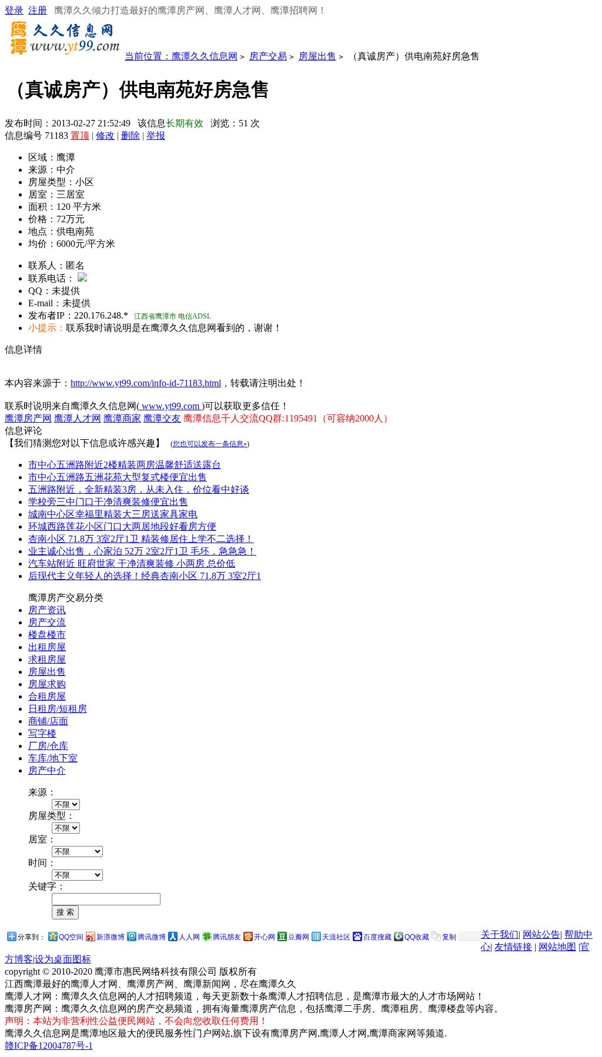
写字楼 (42, 733)
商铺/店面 (48, 721)
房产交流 (47, 622)
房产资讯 (47, 610)
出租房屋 (47, 647)
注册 (37, 10)
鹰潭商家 (122, 418)
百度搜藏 (377, 937)
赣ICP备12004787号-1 (49, 1046)
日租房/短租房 (57, 709)
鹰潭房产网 (28, 418)
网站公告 (541, 934)
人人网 (189, 937)
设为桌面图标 (63, 959)
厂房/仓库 (48, 746)
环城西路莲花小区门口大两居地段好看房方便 (122, 526)
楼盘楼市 (47, 635)
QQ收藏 (416, 937)
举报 (155, 136)
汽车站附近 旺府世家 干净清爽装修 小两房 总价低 (131, 563)
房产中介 (47, 770)
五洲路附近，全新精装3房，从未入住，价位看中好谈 (138, 489)
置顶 (80, 136)
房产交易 (268, 56)
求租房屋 (47, 659)
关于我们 (500, 934)
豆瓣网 (298, 937)
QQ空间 (71, 937)
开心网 (264, 937)
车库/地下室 (53, 758)
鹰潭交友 (162, 418)
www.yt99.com (170, 406)
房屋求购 (47, 684)
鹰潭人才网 (77, 418)
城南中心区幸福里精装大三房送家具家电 (113, 514)
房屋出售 (317, 56)
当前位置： (148, 56)
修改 (105, 136)
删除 (130, 136)
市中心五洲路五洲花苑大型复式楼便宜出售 (117, 477)
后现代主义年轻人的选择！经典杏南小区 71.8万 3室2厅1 (144, 576)
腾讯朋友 (227, 937)
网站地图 (557, 947)
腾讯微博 (152, 937)
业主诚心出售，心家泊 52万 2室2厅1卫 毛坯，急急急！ (142, 551)
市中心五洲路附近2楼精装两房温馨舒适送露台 (124, 465)
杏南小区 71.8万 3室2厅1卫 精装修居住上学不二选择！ (141, 539)
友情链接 (513, 947)
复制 (449, 937)
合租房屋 (47, 696)
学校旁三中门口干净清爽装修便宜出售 (108, 502)
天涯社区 (336, 937)
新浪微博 (110, 937)
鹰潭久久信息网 (205, 56)
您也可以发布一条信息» (210, 444)
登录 (14, 10)
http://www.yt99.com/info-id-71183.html (146, 383)
